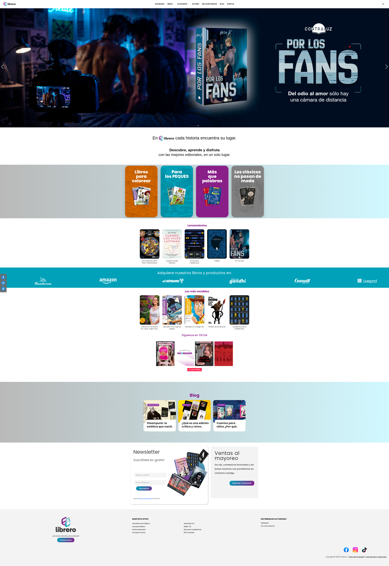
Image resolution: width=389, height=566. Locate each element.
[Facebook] (3, 277)
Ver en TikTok (195, 369)
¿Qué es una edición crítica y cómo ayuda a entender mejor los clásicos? (195, 428)
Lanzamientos (197, 225)
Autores (195, 4)
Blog (222, 4)
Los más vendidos (197, 291)
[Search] (383, 4)
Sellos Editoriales (209, 4)
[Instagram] (3, 283)
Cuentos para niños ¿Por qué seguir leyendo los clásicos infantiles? (230, 428)
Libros (170, 4)
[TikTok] (3, 288)
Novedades (159, 4)
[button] (173, 4)
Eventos (230, 4)
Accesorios (182, 4)
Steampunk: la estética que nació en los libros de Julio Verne (160, 428)
